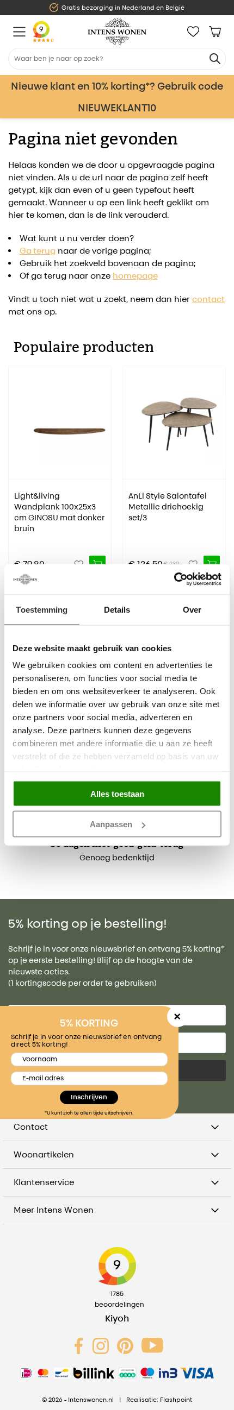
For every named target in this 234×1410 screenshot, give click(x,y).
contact (208, 299)
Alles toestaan (117, 793)
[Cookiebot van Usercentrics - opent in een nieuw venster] (173, 579)
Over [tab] (192, 609)
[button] (16, 464)
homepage (135, 275)
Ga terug (38, 251)
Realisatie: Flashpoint (159, 1399)
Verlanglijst (193, 31)
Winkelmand (215, 31)
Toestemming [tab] (41, 609)
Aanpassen (111, 824)
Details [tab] (117, 609)
